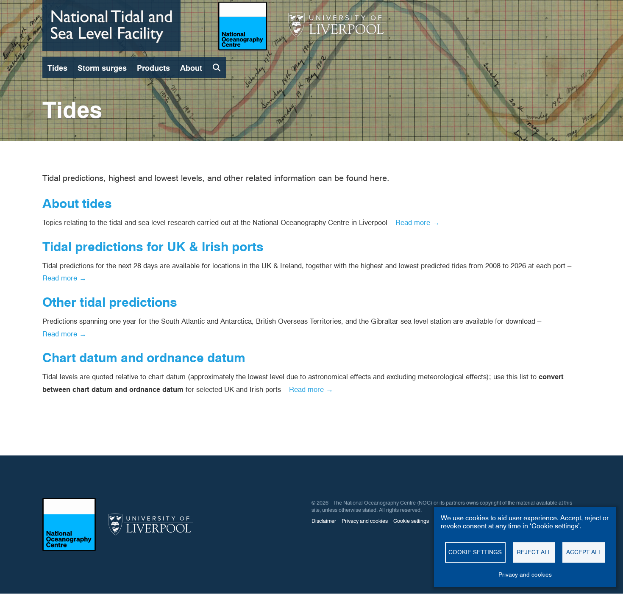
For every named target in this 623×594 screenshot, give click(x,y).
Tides (57, 68)
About (191, 68)
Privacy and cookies (525, 574)
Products (153, 68)
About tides (77, 203)
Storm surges (102, 68)
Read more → (417, 222)
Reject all (534, 552)
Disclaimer (324, 521)
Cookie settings (475, 552)
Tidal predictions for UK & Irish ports (153, 246)
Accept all (584, 552)
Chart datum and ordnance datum (143, 357)
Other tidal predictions (109, 302)
